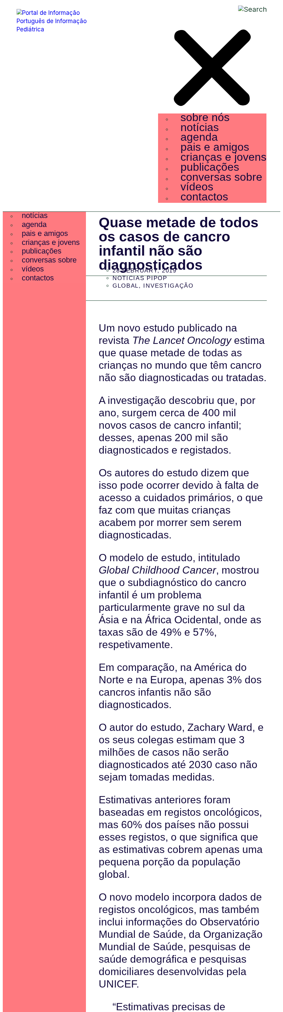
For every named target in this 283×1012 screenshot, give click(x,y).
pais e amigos (214, 147)
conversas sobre (221, 177)
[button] (212, 69)
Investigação (168, 285)
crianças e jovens (223, 157)
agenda (199, 137)
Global (126, 285)
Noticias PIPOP (140, 278)
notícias (199, 127)
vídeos (196, 186)
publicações (209, 167)
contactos (204, 196)
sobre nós (205, 117)
